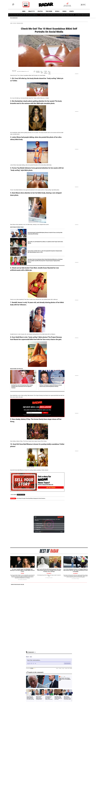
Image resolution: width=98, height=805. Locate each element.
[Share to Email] (49, 71)
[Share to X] (42, 71)
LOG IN (83, 4)
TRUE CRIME (49, 11)
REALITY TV (31, 11)
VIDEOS (64, 11)
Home (11, 23)
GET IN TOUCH (50, 487)
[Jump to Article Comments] (34, 71)
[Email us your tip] (26, 6)
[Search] (13, 5)
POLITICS (40, 11)
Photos (14, 23)
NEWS (23, 11)
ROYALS (57, 11)
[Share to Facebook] (38, 71)
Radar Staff (14, 70)
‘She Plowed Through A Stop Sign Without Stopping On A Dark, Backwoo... (31, 498)
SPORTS (71, 11)
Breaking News (20, 23)
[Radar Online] (46, 4)
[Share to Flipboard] (45, 71)
